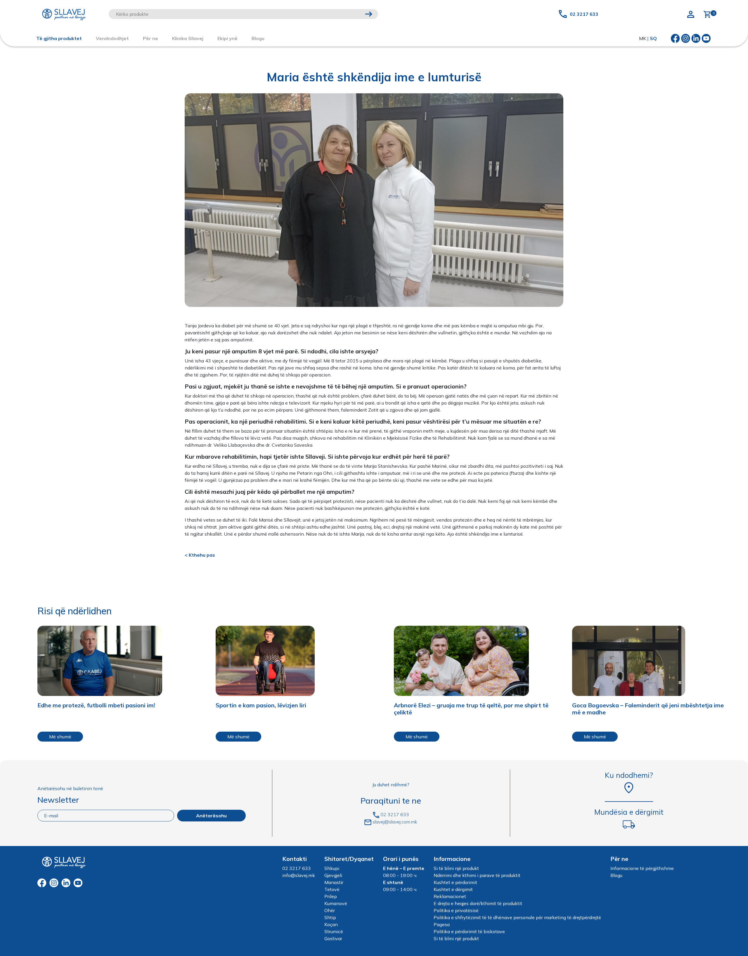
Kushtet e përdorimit (455, 882)
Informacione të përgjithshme (642, 868)
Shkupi (331, 868)
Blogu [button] (258, 38)
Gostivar (333, 938)
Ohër (329, 910)
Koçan (331, 924)
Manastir (333, 882)
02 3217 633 (584, 14)
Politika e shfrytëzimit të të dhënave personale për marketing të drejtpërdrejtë (517, 917)
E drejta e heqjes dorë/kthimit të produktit (478, 903)
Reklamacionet (450, 896)
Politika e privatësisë (456, 910)
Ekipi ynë (227, 38)
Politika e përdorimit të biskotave (469, 931)
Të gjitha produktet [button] (59, 38)
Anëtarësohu (211, 816)
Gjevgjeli (333, 875)
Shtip (330, 917)
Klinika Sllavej (187, 38)
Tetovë (332, 889)
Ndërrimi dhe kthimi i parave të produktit (477, 875)
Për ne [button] (150, 38)
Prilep (330, 896)
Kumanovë (335, 903)
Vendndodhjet (112, 38)
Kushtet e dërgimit (453, 889)
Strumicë (333, 931)
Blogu (616, 875)
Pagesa (442, 924)
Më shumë (60, 737)
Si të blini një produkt (456, 868)
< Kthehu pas (200, 555)
